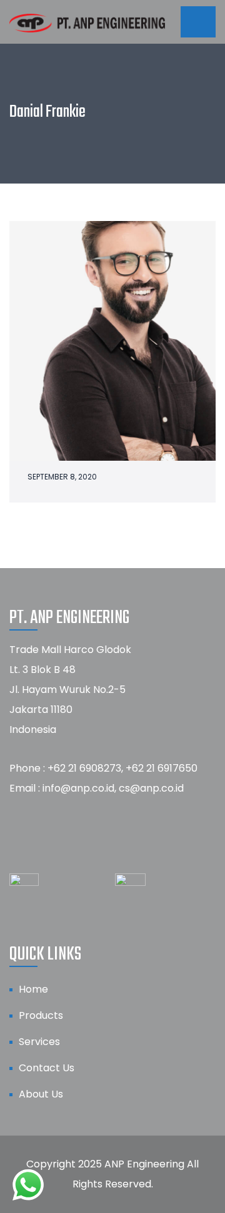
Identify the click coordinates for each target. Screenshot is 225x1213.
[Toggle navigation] (198, 21)
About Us (41, 1094)
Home (33, 989)
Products (41, 1015)
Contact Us (46, 1068)
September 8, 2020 (62, 476)
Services (39, 1041)
